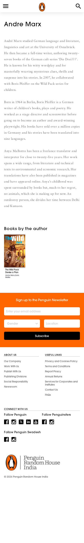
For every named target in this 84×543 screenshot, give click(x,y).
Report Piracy (53, 371)
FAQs (48, 394)
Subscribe (42, 336)
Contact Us (51, 389)
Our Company (12, 361)
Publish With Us (12, 371)
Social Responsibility (16, 381)
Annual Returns (53, 376)
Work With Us (11, 366)
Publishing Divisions (15, 376)
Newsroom (10, 386)
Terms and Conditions (57, 366)
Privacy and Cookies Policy (61, 361)
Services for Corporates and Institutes (61, 383)
